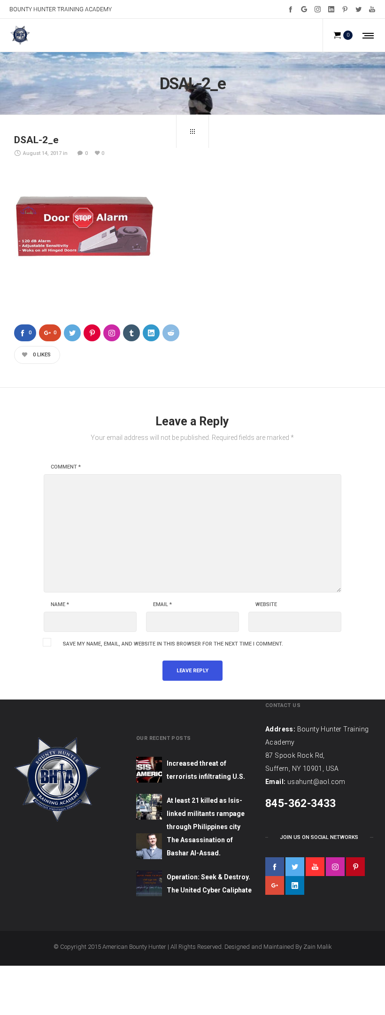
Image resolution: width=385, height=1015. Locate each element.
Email (162, 604)
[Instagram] (317, 9)
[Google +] (304, 9)
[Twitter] (358, 9)
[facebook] (274, 866)
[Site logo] (20, 35)
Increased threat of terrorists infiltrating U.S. (206, 770)
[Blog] (192, 131)
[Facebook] (290, 9)
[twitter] (294, 866)
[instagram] (335, 866)
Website (266, 604)
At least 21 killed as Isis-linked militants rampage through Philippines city (206, 813)
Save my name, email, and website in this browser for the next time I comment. (173, 644)
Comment (66, 467)
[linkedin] (294, 885)
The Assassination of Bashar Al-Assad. (200, 846)
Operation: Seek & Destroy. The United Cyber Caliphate (209, 883)
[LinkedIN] (331, 9)
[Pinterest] (345, 9)
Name (60, 604)
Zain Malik (317, 946)
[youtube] (315, 866)
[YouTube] (372, 9)
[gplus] (274, 885)
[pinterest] (355, 866)
